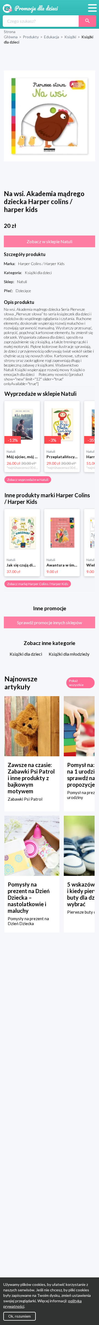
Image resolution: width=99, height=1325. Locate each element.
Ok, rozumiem (19, 1316)
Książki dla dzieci (26, 653)
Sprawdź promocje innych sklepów (49, 622)
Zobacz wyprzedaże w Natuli (27, 480)
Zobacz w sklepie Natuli (49, 241)
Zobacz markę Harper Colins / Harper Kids (37, 584)
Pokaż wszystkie (76, 683)
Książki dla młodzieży (69, 653)
